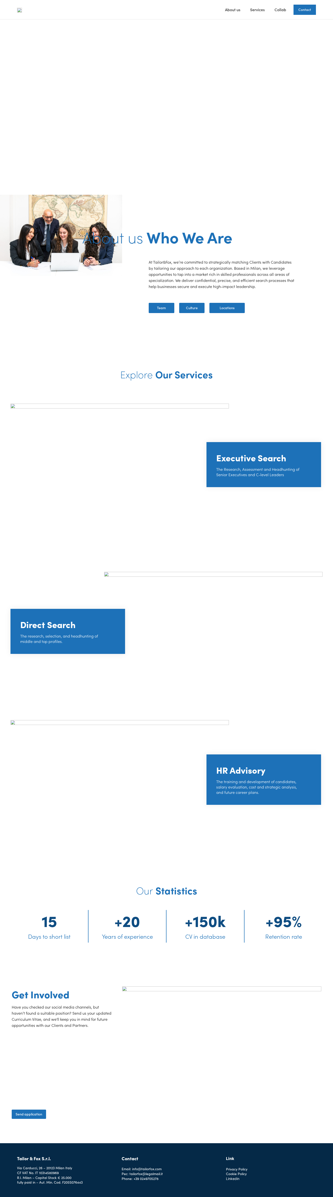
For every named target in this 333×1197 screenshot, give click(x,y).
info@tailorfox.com (147, 1169)
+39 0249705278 (146, 1178)
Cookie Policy (236, 1173)
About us (232, 9)
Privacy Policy (236, 1169)
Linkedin (232, 1179)
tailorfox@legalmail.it (146, 1173)
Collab (280, 9)
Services (257, 9)
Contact (304, 9)
